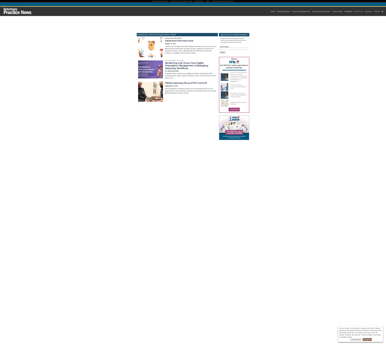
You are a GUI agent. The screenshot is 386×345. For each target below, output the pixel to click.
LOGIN (376, 11)
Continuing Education (321, 11)
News (273, 11)
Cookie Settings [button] (356, 339)
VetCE (208, 1)
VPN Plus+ (358, 11)
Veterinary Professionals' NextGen (223, 1)
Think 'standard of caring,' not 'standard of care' (238, 86)
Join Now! (234, 109)
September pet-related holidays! (238, 103)
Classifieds (348, 11)
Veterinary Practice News (160, 1)
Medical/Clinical (283, 11)
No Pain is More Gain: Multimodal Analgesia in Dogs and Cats (238, 95)
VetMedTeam (199, 1)
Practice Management (301, 11)
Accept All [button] (367, 339)
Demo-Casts (337, 11)
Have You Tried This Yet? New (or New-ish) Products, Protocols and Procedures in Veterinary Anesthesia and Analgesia (238, 77)
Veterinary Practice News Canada (181, 1)
